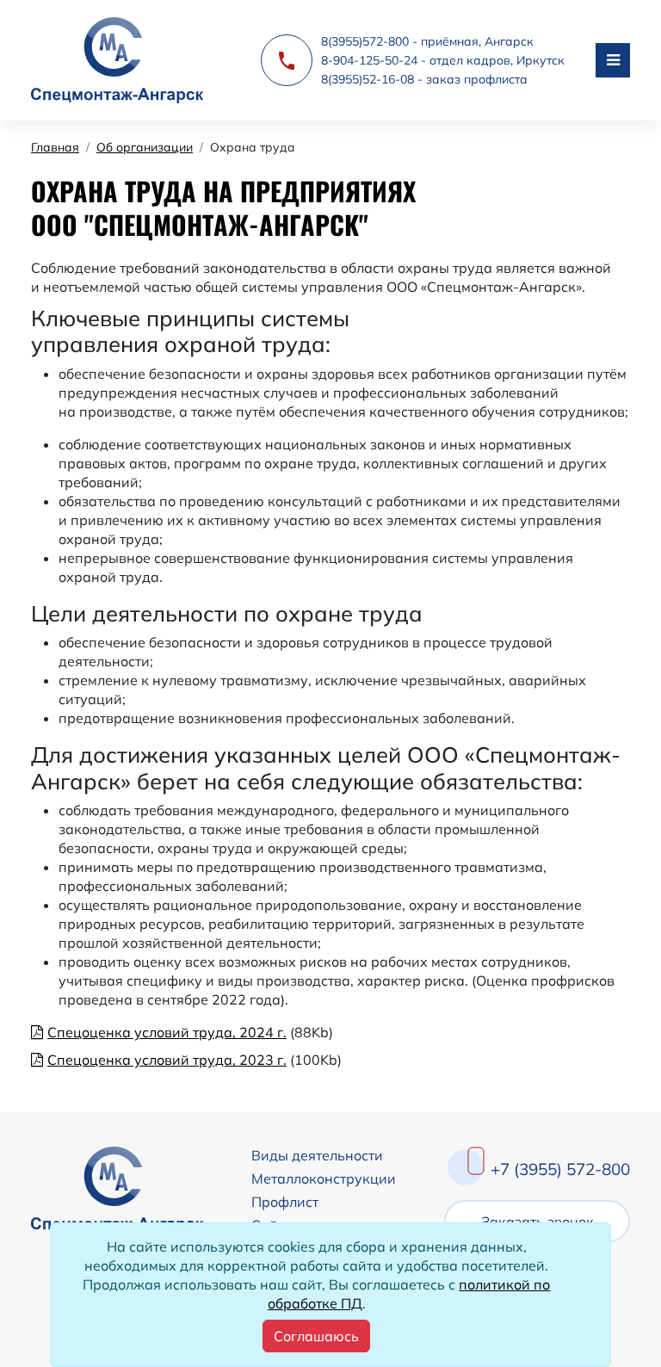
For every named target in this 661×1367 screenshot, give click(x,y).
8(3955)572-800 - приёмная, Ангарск (427, 41)
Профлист (284, 1201)
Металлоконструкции (323, 1178)
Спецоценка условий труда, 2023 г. (167, 1059)
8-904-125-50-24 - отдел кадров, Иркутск (443, 60)
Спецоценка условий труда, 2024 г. (167, 1032)
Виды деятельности (317, 1155)
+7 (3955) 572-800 (560, 1169)
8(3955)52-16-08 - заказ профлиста (424, 79)
